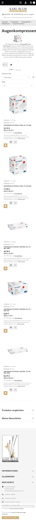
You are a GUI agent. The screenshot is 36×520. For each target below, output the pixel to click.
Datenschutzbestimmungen (16, 508)
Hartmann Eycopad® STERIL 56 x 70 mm (17, 125)
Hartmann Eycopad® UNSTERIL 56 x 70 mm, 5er (17, 310)
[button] (11, 142)
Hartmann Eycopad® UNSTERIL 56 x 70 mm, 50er (17, 247)
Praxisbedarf (14, 22)
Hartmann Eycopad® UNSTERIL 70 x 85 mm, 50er (17, 372)
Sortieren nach (6, 73)
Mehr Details (21, 138)
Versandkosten (18, 132)
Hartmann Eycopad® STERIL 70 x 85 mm (17, 186)
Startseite (5, 22)
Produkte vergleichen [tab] (13, 410)
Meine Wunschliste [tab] (11, 418)
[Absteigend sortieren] (33, 77)
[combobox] (16, 77)
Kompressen (6, 24)
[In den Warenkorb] (5, 145)
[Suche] (20, 2)
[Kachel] (11, 64)
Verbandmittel (25, 22)
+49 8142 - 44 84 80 (10, 494)
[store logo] (18, 11)
